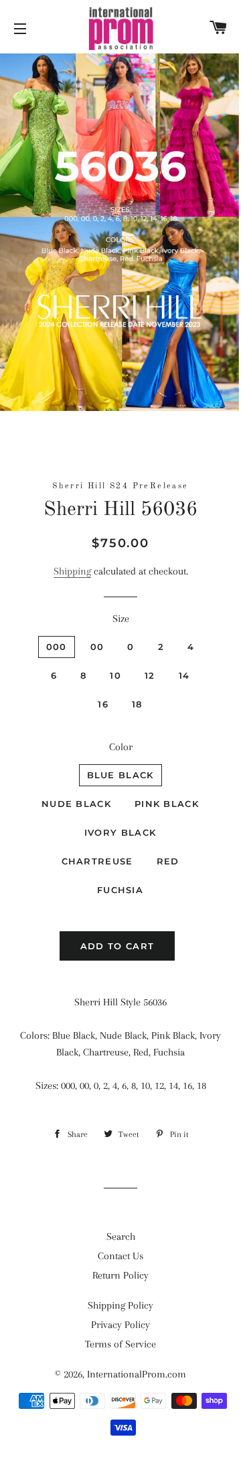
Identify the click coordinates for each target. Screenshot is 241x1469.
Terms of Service (120, 1344)
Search (120, 1237)
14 (184, 675)
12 (150, 675)
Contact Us (120, 1256)
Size (120, 619)
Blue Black (120, 775)
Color (121, 747)
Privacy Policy (120, 1325)
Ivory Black (120, 832)
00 (97, 646)
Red (168, 861)
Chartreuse (97, 861)
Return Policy (120, 1275)
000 (56, 646)
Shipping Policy (120, 1305)
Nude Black (76, 803)
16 (103, 704)
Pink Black (167, 803)
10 (115, 675)
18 (137, 704)
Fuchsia (120, 889)
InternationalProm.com (136, 1374)
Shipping (72, 571)
